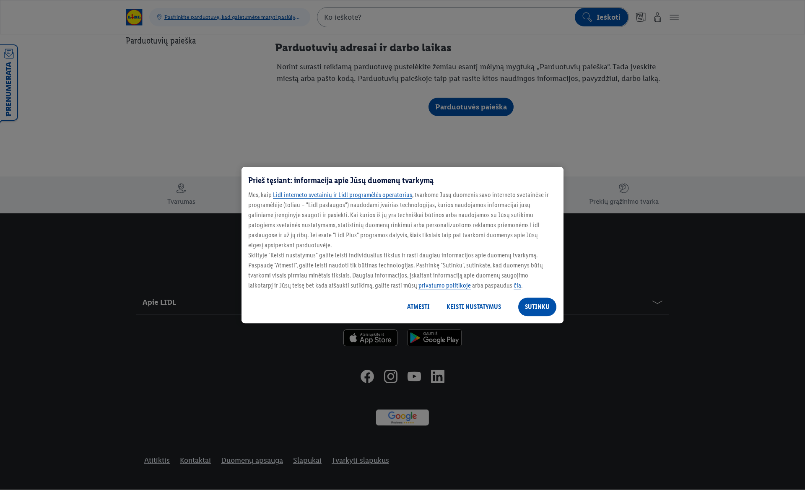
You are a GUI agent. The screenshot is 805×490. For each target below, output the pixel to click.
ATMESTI (418, 307)
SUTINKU (537, 307)
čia (517, 285)
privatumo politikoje (444, 285)
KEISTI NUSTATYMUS (474, 307)
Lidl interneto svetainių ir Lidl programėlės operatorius (342, 195)
